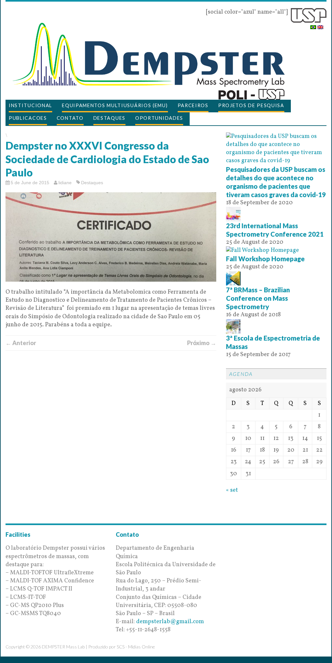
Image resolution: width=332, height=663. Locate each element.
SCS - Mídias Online (136, 646)
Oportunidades (159, 118)
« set (232, 490)
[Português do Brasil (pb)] (313, 25)
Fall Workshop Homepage (265, 259)
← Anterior (21, 342)
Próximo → (201, 342)
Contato (70, 118)
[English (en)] (320, 25)
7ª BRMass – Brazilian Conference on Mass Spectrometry (258, 298)
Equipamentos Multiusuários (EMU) (115, 105)
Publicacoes (28, 118)
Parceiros (193, 105)
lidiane (65, 182)
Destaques (109, 118)
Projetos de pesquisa (251, 105)
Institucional (30, 105)
